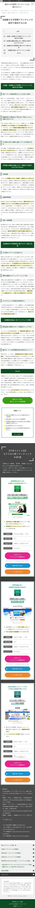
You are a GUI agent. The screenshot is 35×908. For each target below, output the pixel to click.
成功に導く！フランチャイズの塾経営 (15, 419)
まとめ (19, 53)
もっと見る (17, 434)
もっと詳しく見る (17, 571)
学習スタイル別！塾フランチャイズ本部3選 (17, 400)
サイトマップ (4, 874)
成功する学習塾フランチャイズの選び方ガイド (14, 1)
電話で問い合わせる (17, 565)
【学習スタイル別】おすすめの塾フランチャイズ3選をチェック (17, 904)
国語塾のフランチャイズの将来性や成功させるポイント (18, 428)
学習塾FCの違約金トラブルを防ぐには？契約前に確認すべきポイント (18, 422)
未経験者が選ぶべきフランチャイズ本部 (19, 50)
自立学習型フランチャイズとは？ (14, 425)
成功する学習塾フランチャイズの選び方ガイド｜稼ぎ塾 (18, 415)
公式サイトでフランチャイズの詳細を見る (17, 556)
